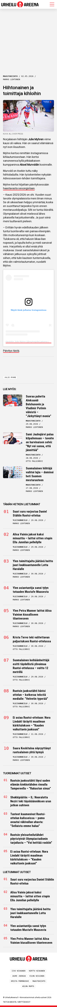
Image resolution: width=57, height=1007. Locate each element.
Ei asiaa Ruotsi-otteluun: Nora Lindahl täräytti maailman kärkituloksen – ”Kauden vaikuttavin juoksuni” (31, 723)
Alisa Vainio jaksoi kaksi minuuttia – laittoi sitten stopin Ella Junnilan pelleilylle (32, 538)
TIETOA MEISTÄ (9, 1002)
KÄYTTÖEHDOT (24, 1002)
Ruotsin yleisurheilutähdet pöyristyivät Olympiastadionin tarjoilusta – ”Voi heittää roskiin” (31, 839)
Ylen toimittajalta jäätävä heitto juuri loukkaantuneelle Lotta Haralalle (33, 565)
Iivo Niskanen (18, 971)
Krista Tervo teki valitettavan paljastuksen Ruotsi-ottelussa (32, 639)
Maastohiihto (39, 981)
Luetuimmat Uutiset (17, 872)
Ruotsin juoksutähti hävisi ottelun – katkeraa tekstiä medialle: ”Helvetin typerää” (30, 694)
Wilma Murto (28, 986)
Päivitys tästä (11, 350)
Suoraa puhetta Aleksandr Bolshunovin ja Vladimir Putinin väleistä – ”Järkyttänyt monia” (38, 406)
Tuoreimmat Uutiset (17, 773)
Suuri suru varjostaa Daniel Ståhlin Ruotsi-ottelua (30, 513)
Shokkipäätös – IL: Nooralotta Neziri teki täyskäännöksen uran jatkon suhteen (30, 801)
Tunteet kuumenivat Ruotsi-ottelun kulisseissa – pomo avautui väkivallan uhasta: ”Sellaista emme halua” (27, 820)
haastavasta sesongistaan (19, 188)
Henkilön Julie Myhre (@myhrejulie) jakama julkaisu (30, 341)
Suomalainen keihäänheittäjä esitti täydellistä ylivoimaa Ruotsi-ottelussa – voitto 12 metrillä (31, 666)
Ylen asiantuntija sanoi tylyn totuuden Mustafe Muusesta (31, 590)
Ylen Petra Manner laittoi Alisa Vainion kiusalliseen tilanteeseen (32, 614)
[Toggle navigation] (52, 4)
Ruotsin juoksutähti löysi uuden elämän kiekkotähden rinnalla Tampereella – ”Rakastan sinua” (30, 784)
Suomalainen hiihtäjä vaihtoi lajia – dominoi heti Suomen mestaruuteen (40, 474)
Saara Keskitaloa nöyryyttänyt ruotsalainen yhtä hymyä (32, 750)
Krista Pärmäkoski (20, 981)
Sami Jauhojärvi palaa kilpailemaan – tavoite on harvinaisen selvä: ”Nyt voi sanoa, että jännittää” (40, 442)
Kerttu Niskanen (37, 971)
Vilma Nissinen (36, 976)
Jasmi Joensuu (19, 976)
